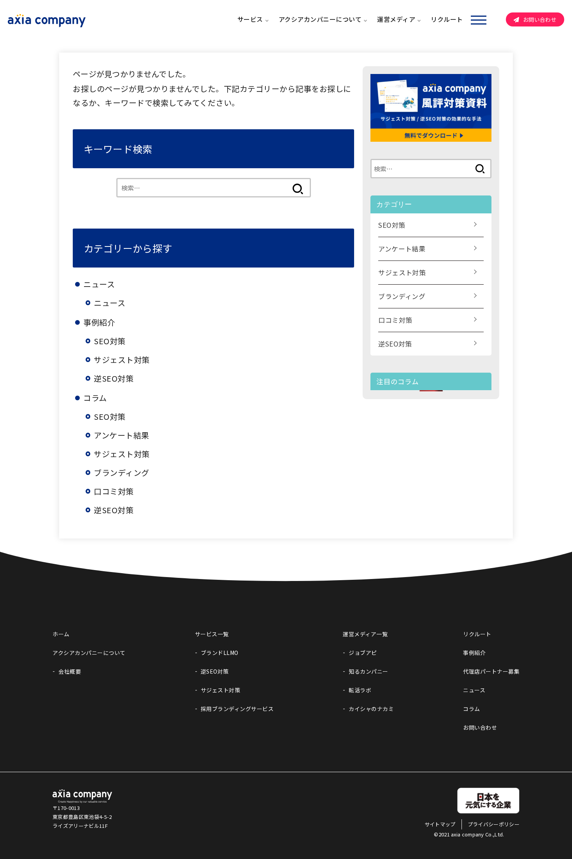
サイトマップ (440, 824)
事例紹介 (474, 653)
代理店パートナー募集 (491, 671)
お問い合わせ (539, 19)
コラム (471, 709)
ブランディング (121, 472)
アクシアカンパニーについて (320, 19)
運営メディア (396, 19)
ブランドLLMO (220, 653)
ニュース (109, 302)
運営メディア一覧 (365, 634)
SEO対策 (110, 341)
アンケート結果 (121, 435)
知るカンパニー (368, 671)
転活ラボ (360, 690)
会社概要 (69, 671)
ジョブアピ (363, 653)
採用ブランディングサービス (237, 709)
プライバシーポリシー (493, 824)
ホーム (61, 634)
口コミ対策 (114, 491)
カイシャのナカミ (371, 709)
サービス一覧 (212, 634)
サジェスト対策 (122, 359)
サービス (250, 19)
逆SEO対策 (113, 378)
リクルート (447, 19)
